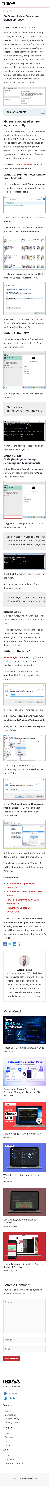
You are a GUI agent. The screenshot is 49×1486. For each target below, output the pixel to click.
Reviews (9, 1437)
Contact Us (10, 1415)
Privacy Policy (11, 1422)
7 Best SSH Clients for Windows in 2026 (23, 1047)
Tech (7, 1445)
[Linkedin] (14, 944)
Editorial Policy (12, 1418)
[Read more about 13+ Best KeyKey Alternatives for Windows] (24, 1202)
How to (8, 1433)
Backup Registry (11, 657)
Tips (7, 1441)
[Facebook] (5, 944)
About (8, 1411)
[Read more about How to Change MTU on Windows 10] (24, 1116)
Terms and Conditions (15, 1463)
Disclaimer (10, 1459)
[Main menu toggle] (44, 3)
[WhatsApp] (19, 944)
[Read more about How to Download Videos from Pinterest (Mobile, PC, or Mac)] (24, 1246)
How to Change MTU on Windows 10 (22, 1133)
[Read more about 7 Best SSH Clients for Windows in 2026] (24, 1030)
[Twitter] (10, 944)
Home (5, 11)
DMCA (8, 1455)
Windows (13, 11)
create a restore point (27, 164)
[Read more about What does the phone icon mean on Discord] (24, 1157)
